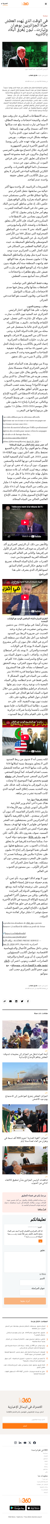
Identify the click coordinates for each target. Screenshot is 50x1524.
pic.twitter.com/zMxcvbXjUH (14, 438)
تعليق (42, 1250)
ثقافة (46, 1461)
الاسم (42, 1278)
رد (40, 1241)
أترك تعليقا (25, 1301)
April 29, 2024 (33, 441)
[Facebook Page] (34, 1442)
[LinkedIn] (20, 1442)
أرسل (25, 1426)
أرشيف (46, 1492)
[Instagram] (15, 1442)
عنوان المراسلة (38, 1288)
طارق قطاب (33, 75)
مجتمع (46, 1458)
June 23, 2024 (8, 944)
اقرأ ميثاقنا (42, 1209)
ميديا (46, 1464)
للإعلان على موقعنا (42, 1484)
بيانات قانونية (44, 1487)
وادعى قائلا (35, 837)
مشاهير (45, 1469)
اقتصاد (46, 1456)
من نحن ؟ (45, 1479)
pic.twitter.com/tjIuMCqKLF (14, 937)
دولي (46, 1472)
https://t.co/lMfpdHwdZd (15, 933)
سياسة (45, 16)
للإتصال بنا (44, 1489)
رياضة (46, 1466)
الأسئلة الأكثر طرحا (42, 1482)
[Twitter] (29, 1442)
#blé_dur (30, 923)
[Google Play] (17, 1508)
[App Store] (34, 1508)
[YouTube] (25, 1442)
